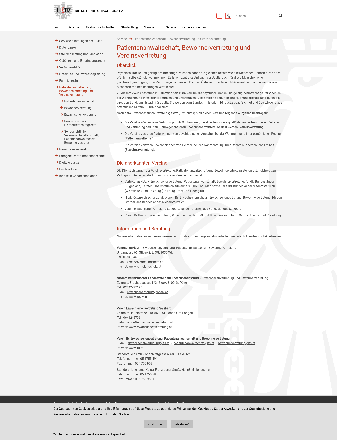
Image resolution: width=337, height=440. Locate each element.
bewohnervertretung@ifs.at (236, 343)
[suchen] (281, 16)
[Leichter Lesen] (220, 16)
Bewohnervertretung (78, 108)
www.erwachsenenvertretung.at (150, 327)
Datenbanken (68, 47)
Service (171, 27)
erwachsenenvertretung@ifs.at (148, 343)
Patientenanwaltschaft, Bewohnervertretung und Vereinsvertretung (76, 91)
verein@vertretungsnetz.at (145, 262)
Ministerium (152, 27)
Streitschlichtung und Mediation (81, 54)
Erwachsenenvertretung (80, 114)
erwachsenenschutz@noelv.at (147, 292)
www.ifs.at (136, 348)
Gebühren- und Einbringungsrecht (82, 61)
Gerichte (73, 27)
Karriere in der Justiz (196, 27)
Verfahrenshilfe (69, 67)
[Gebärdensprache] (229, 16)
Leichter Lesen (69, 169)
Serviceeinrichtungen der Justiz (80, 41)
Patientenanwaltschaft (79, 101)
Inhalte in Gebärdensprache (78, 176)
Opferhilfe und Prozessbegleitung (82, 74)
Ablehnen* (182, 424)
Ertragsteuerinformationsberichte (82, 156)
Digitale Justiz (69, 162)
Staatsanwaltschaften (100, 27)
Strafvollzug (129, 27)
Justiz (57, 27)
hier (126, 414)
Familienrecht (68, 80)
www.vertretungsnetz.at (145, 266)
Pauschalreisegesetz (73, 149)
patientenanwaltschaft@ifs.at (193, 343)
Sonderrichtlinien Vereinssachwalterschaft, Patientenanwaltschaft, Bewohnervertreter (81, 137)
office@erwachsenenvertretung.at (150, 322)
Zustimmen (155, 424)
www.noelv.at (138, 297)
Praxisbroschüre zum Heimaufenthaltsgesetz (80, 123)
